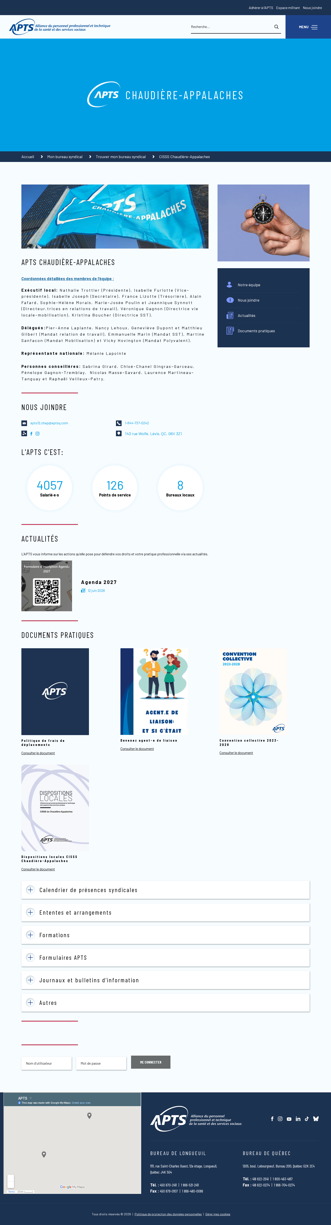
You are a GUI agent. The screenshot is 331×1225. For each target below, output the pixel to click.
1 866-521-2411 (190, 1184)
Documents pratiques (256, 330)
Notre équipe (249, 284)
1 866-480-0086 (192, 1190)
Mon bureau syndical (65, 156)
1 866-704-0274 (284, 1184)
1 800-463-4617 (283, 1178)
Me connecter (150, 1062)
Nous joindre (312, 7)
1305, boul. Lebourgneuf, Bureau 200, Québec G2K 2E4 (279, 1165)
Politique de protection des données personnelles (168, 1214)
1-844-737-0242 (137, 422)
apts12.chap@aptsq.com (49, 422)
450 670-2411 (168, 1184)
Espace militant (288, 7)
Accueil (28, 156)
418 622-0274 (261, 1184)
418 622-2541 (260, 1178)
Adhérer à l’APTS (261, 7)
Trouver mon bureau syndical (121, 156)
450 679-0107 (169, 1190)
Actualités (246, 315)
